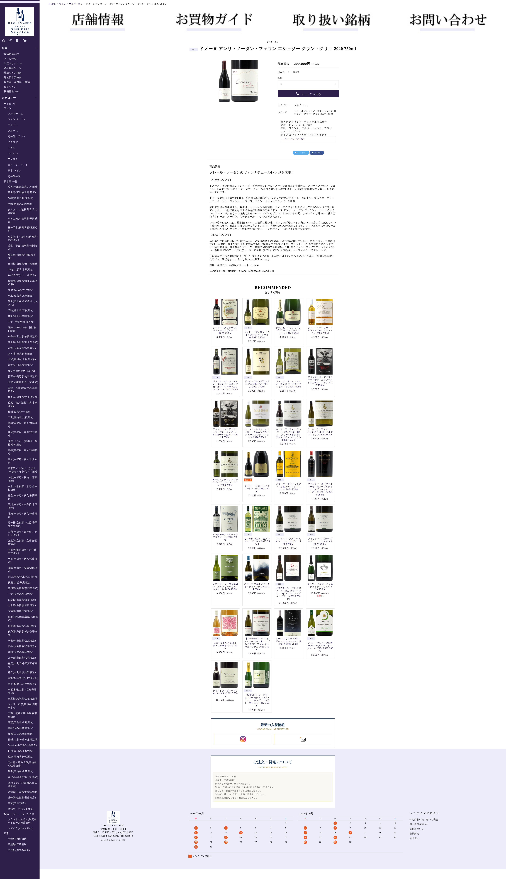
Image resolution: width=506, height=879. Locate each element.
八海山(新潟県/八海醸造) (22, 348)
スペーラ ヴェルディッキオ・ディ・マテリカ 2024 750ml (257, 586)
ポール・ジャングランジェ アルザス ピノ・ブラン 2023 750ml (257, 384)
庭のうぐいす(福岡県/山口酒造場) (22, 784)
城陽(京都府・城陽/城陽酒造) (22, 569)
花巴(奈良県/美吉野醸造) (22, 672)
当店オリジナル (13, 63)
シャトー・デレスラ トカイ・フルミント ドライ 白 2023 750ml (257, 335)
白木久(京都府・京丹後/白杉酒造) (22, 488)
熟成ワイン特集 (13, 72)
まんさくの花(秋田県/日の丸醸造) (22, 211)
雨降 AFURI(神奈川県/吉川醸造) (22, 329)
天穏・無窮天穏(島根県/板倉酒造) (22, 715)
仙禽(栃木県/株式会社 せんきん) (23, 303)
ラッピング (10, 103)
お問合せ (414, 838)
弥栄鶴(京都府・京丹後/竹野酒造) (22, 542)
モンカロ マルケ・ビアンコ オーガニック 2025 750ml (257, 541)
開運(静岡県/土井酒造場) (22, 359)
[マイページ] (17, 40)
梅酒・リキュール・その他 (19, 814)
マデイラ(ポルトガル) (20, 828)
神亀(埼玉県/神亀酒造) (20, 316)
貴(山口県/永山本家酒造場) (23, 739)
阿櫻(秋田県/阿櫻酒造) (20, 198)
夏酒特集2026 (11, 54)
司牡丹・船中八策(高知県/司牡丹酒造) (22, 764)
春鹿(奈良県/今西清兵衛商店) (22, 665)
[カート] (24, 40)
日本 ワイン (14, 170)
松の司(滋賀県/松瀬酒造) (22, 646)
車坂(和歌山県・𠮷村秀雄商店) (22, 691)
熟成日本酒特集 (13, 77)
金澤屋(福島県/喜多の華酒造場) (22, 282)
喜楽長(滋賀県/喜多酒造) (22, 599)
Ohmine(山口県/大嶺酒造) (22, 745)
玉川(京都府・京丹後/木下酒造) (22, 506)
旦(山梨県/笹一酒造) (19, 411)
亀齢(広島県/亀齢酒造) (20, 728)
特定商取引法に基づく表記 (424, 819)
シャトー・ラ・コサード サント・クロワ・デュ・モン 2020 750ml (320, 330)
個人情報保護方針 (419, 824)
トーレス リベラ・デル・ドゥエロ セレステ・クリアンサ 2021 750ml (288, 641)
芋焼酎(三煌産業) (17, 844)
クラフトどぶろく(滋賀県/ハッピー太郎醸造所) (22, 821)
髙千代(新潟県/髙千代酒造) (23, 342)
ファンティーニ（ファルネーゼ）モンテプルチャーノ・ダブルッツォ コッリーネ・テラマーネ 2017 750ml (320, 489)
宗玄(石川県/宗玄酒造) (20, 365)
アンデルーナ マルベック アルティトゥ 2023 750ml (225, 537)
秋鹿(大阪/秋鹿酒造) (19, 582)
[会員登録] (10, 40)
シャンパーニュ (17, 119)
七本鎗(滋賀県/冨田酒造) (22, 605)
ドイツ (11, 147)
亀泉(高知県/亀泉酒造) (20, 771)
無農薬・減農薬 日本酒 (17, 82)
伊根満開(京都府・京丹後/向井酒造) (22, 551)
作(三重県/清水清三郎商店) (23, 576)
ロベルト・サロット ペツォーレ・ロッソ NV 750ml (257, 488)
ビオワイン (10, 86)
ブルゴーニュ (15, 113)
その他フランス (17, 136)
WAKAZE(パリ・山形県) (22, 275)
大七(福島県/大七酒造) (20, 290)
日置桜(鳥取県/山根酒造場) (23, 698)
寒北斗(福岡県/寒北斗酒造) (23, 777)
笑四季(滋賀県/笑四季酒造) (23, 588)
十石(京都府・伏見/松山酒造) (22, 560)
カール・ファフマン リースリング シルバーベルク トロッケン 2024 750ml (320, 432)
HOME (52, 4)
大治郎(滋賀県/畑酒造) (20, 611)
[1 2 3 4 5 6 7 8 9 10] (308, 84)
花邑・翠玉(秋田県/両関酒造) (22, 247)
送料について (417, 829)
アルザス (13, 130)
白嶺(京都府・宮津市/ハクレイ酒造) (22, 533)
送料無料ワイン (13, 68)
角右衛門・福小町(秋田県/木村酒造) (22, 238)
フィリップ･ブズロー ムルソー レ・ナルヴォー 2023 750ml (288, 541)
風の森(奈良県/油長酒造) (22, 657)
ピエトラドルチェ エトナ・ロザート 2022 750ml (225, 645)
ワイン (7, 108)
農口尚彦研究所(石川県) (21, 371)
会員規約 (414, 833)
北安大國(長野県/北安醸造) (23, 382)
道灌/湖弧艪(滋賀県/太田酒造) (23, 618)
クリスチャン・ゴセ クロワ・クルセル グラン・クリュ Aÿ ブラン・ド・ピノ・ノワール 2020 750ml (288, 593)
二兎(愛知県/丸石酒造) (20, 417)
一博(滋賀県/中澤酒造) (20, 594)
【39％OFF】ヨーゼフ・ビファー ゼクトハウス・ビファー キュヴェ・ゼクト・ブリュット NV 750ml (257, 700)
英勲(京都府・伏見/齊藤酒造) (22, 425)
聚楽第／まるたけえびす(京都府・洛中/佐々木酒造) (23, 470)
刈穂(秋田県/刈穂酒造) (20, 204)
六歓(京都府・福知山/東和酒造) (22, 479)
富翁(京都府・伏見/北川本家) (22, 461)
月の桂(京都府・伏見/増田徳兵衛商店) (22, 524)
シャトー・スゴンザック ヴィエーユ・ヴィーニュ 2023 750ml (225, 330)
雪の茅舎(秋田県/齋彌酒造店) (22, 229)
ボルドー (13, 125)
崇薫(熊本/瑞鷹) (17, 803)
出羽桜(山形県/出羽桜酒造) (23, 263)
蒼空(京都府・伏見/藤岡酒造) (22, 497)
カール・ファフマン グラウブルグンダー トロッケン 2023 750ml (225, 482)
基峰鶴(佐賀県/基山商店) (22, 797)
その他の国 (14, 176)
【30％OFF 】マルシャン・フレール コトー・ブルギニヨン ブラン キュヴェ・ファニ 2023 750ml (257, 644)
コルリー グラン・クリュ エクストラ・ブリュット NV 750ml (320, 586)
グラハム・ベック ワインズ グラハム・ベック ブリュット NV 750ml (288, 330)
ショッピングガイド (424, 813)
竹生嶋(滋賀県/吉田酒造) (22, 626)
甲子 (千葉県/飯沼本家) (21, 321)
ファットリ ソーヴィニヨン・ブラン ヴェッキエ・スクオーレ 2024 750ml (225, 586)
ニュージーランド (18, 165)
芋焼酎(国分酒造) (17, 838)
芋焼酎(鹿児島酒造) (19, 850)
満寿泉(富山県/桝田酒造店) (23, 336)
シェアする (317, 153)
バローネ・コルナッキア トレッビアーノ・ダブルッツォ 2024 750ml (288, 486)
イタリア (13, 142)
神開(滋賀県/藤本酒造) (20, 652)
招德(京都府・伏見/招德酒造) (22, 452)
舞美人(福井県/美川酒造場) (23, 397)
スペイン (13, 153)
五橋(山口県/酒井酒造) (20, 733)
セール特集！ (11, 59)
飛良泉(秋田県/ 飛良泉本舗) (22, 256)
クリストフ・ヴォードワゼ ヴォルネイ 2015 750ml (225, 693)
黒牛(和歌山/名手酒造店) (22, 684)
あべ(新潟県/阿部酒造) (20, 353)
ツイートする (302, 153)
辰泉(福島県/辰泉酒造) (20, 295)
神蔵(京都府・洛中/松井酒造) (22, 434)
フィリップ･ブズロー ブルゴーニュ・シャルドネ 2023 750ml (320, 541)
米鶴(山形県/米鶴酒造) (20, 269)
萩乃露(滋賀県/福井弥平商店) (22, 633)
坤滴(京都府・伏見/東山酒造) (22, 515)
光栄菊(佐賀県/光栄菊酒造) (23, 791)
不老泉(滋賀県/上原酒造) (22, 640)
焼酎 (6, 833)
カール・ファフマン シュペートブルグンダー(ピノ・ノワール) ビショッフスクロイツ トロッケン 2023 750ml (288, 434)
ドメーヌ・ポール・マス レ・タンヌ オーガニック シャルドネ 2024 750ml (288, 384)
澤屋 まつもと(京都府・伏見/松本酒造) (22, 443)
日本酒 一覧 (10, 181)
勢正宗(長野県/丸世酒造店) (23, 376)
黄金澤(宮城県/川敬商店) (22, 192)
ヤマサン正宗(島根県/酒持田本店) (22, 706)
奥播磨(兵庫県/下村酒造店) (23, 678)
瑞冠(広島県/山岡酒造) (20, 722)
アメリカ (13, 159)
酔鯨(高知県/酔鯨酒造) (20, 756)
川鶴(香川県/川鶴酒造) (20, 751)
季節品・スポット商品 (20, 809)
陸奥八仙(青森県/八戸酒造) (23, 186)
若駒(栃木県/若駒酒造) (20, 310)
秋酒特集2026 (11, 91)
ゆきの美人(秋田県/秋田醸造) (22, 220)
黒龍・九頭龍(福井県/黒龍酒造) (22, 390)
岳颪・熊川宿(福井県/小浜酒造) (22, 404)
